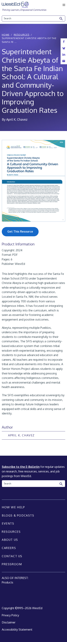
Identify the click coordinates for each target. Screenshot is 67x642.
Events (8, 523)
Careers (9, 548)
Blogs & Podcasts (18, 515)
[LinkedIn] (64, 54)
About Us (10, 540)
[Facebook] (64, 41)
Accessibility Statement (17, 629)
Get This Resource (20, 231)
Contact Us (12, 556)
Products (7, 582)
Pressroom (12, 564)
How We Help (13, 507)
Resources (21, 34)
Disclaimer (8, 622)
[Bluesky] (64, 48)
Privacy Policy (10, 615)
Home (5, 34)
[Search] (61, 19)
